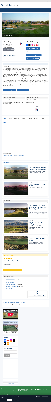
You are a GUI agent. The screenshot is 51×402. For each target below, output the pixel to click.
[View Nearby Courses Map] (37, 294)
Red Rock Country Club (11, 284)
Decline (3, 400)
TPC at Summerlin (10, 281)
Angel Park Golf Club (10, 282)
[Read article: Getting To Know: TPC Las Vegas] (16, 243)
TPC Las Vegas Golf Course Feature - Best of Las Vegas (37, 168)
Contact (23, 389)
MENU (2, 9)
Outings (30, 118)
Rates (10, 118)
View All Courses (9, 288)
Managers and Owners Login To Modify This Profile (14, 302)
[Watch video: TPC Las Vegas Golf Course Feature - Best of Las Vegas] (16, 172)
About (18, 389)
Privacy (27, 389)
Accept (9, 400)
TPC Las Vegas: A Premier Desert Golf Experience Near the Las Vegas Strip (37, 207)
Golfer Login (44, 1)
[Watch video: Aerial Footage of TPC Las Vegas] (16, 188)
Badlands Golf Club (10, 279)
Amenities (16, 118)
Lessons (23, 118)
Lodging (36, 118)
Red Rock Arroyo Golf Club (12, 286)
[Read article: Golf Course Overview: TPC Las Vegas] (16, 226)
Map (5, 118)
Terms (32, 389)
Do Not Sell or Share (22, 390)
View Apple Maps (20, 155)
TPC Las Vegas (10, 383)
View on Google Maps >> (9, 155)
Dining (42, 118)
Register (49, 1)
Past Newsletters (14, 355)
